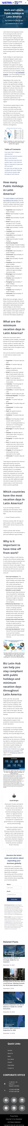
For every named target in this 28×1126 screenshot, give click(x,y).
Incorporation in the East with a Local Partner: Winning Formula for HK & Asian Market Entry (14, 983)
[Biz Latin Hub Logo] (12, 2)
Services (10, 1050)
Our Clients (11, 1059)
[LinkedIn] (22, 1100)
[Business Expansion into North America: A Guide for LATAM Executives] (14, 998)
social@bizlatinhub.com (9, 922)
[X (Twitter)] (14, 1100)
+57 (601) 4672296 (14, 1091)
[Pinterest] (22, 1108)
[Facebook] (6, 1100)
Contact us (6, 737)
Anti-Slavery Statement (14, 1122)
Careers (10, 1062)
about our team (16, 753)
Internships (11, 1065)
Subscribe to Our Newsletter (14, 1119)
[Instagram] (6, 1108)
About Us (10, 1053)
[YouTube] (14, 1108)
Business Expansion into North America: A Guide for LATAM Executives (13, 1007)
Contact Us (11, 1068)
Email (9, 891)
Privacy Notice (14, 1116)
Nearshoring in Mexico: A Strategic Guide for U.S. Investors (11, 960)
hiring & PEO (6, 729)
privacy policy (14, 928)
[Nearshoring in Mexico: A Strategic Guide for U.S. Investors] (14, 951)
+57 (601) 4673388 (14, 1089)
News (9, 1056)
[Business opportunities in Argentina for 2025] (14, 1021)
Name (9, 884)
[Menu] (25, 2)
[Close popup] (27, 0)
